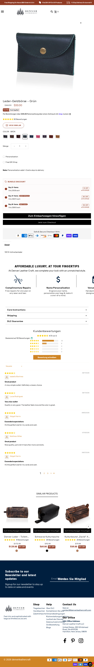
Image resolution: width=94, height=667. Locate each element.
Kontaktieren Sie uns (55, 611)
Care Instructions (16, 310)
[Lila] (44, 136)
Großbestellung (52, 625)
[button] (8, 119)
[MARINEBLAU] (31, 136)
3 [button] (47, 473)
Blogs (48, 627)
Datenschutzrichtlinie (55, 622)
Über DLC (50, 608)
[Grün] (25, 136)
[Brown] (16, 551)
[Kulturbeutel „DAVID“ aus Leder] (77, 513)
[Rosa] (38, 136)
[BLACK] (47, 551)
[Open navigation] (2, 11)
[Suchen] (52, 11)
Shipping (12, 315)
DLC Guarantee (15, 321)
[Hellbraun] (57, 136)
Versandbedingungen (55, 614)
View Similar (15, 125)
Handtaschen (39, 611)
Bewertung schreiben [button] (47, 357)
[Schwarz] (5, 136)
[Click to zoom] (80, 23)
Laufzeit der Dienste (54, 619)
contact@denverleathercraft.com (77, 610)
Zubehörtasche (39, 614)
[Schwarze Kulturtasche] (47, 513)
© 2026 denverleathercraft (17, 659)
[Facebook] (67, 642)
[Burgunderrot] (18, 136)
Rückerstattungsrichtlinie (57, 616)
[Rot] (51, 136)
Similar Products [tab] (47, 493)
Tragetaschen (39, 608)
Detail (7, 245)
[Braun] (11, 136)
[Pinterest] (75, 642)
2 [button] (44, 473)
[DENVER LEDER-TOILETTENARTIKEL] (16, 513)
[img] (10, 373)
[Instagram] (83, 642)
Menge (5, 146)
